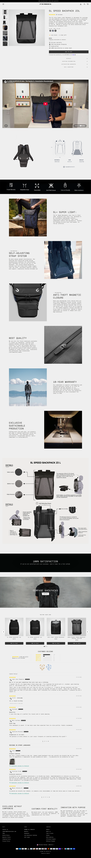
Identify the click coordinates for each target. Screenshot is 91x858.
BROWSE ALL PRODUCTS (29, 829)
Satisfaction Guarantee (69, 64)
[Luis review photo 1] (12, 762)
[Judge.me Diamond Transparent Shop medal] (48, 666)
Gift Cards (27, 837)
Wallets (26, 831)
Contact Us (5, 829)
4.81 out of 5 (23, 656)
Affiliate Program (50, 839)
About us (48, 831)
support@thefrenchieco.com (9, 831)
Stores (47, 835)
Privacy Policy (6, 841)
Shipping (51, 39)
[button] (5, 11)
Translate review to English (20, 766)
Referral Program (50, 841)
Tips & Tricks (49, 833)
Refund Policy (6, 835)
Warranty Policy (6, 837)
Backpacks (26, 833)
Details (68, 58)
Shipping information (68, 61)
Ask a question (68, 67)
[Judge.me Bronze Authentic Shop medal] (42, 666)
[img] (12, 677)
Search (47, 829)
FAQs (3, 833)
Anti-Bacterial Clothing (30, 835)
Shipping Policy (6, 839)
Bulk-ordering (49, 837)
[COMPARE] (45, 592)
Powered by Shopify (45, 853)
